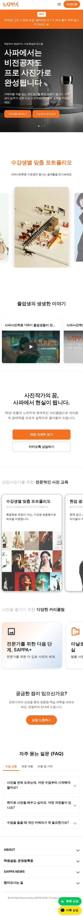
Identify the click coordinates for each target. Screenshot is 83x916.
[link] (32, 543)
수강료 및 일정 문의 (46, 114)
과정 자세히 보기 (41, 434)
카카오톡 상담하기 (41, 447)
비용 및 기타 (45, 766)
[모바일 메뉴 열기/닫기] (59, 4)
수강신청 (71, 4)
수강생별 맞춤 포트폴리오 (41, 162)
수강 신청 (11, 766)
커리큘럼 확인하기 (17, 114)
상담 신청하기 (41, 720)
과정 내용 (27, 766)
